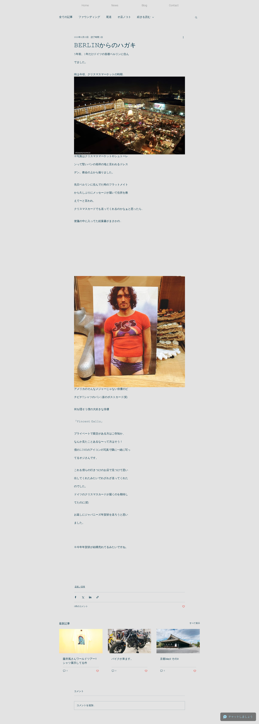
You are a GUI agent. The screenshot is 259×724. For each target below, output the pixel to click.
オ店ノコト (124, 17)
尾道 (109, 17)
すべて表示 (194, 623)
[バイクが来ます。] (129, 641)
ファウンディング (89, 17)
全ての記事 (66, 17)
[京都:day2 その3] (178, 641)
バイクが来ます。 (122, 659)
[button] (196, 17)
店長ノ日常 (80, 587)
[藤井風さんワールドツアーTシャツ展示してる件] (81, 641)
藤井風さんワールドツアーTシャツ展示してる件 (80, 661)
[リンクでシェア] (97, 597)
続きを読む (143, 17)
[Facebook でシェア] (75, 597)
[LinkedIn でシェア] (90, 597)
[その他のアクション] (183, 37)
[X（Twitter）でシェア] (82, 597)
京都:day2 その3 (169, 659)
